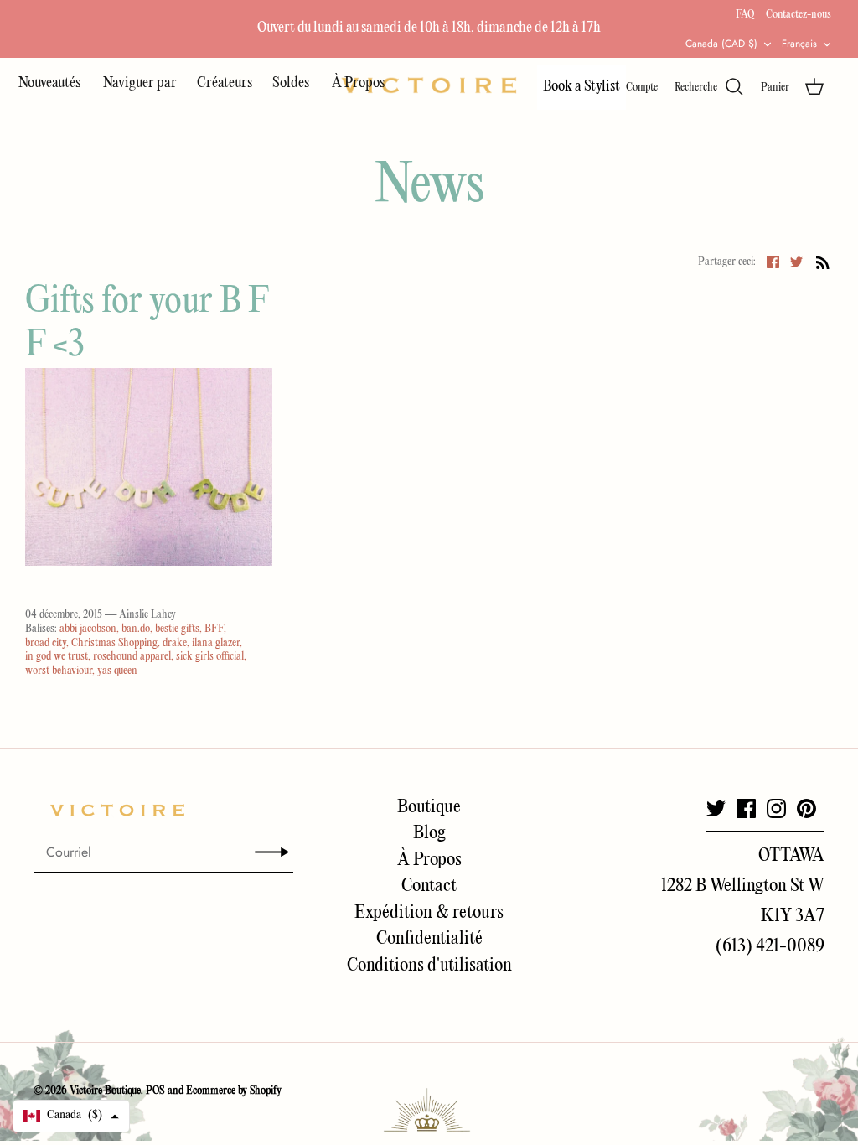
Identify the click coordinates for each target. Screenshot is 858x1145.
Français (799, 43)
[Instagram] (776, 808)
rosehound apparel (132, 656)
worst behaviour (58, 671)
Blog (429, 833)
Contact (429, 886)
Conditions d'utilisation (429, 966)
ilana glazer (216, 643)
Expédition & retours (429, 913)
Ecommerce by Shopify (234, 1091)
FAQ (745, 14)
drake (175, 643)
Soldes (292, 83)
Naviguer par (140, 83)
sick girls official (210, 656)
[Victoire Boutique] (429, 85)
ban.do (135, 629)
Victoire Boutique (105, 1091)
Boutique (429, 807)
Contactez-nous (798, 14)
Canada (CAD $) (721, 43)
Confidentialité (429, 939)
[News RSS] (823, 262)
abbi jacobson (87, 629)
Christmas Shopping (114, 643)
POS (155, 1091)
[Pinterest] (806, 808)
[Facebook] (746, 808)
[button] (71, 1116)
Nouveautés (50, 83)
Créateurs (224, 83)
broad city (45, 643)
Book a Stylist (581, 87)
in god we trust (56, 656)
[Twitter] (716, 808)
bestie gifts (177, 629)
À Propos (358, 83)
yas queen (117, 671)
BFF (214, 629)
